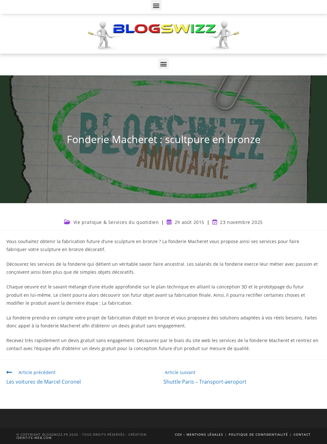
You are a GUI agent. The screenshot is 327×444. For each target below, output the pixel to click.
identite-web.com (34, 437)
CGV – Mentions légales (199, 434)
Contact (302, 434)
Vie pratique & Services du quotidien (116, 222)
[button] (156, 5)
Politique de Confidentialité (258, 434)
